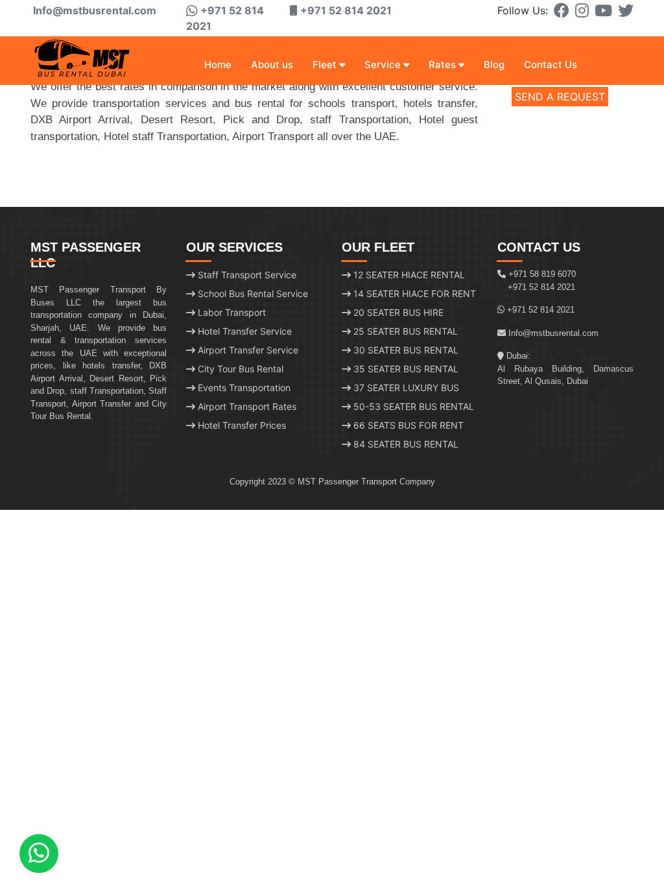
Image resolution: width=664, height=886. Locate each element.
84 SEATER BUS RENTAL (404, 443)
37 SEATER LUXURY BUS (405, 387)
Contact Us (550, 64)
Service (382, 64)
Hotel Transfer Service (243, 331)
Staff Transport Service (245, 274)
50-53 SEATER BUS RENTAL (412, 406)
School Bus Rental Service (251, 293)
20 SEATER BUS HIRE (397, 312)
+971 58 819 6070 (542, 274)
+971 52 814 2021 (541, 287)
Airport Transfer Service (246, 349)
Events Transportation (242, 387)
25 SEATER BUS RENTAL (404, 331)
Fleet (325, 64)
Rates (442, 64)
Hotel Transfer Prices (240, 425)
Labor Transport (230, 312)
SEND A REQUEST (560, 96)
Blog (494, 64)
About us (272, 64)
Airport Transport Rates (245, 406)
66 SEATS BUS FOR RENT (407, 425)
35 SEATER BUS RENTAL (404, 368)
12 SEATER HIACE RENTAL (408, 274)
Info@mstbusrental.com (93, 10)
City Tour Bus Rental (239, 368)
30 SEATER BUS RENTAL (404, 349)
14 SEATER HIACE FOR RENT (413, 293)
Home (217, 64)
